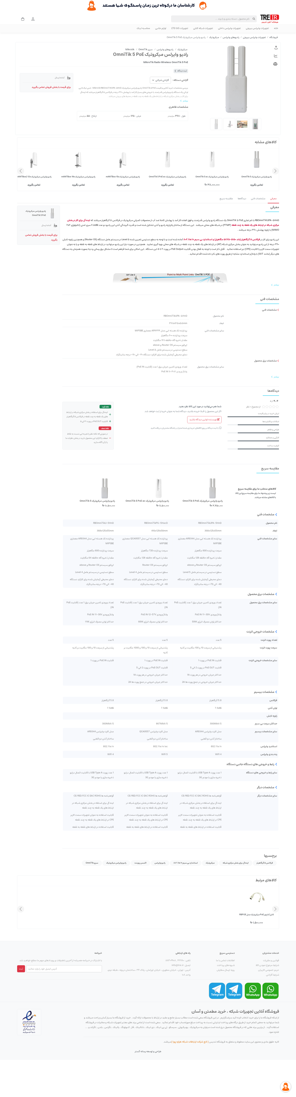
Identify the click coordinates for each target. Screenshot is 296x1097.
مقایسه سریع (226, 199)
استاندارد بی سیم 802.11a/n (186, 863)
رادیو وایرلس (160, 863)
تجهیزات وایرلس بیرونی (254, 37)
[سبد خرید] (21, 19)
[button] (276, 48)
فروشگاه (273, 37)
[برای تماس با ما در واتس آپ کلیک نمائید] (270, 991)
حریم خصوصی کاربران (268, 970)
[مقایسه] (276, 64)
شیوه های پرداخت (226, 965)
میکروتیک (214, 37)
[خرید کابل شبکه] (148, 6)
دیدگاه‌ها (242, 199)
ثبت (21, 969)
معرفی (273, 199)
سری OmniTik (92, 863)
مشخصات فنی (258, 199)
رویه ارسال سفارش (226, 970)
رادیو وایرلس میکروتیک (116, 863)
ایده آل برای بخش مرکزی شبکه (236, 863)
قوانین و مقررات (271, 960)
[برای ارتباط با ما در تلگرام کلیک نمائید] (234, 991)
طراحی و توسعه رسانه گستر (148, 1051)
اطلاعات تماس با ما (225, 960)
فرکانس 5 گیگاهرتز (265, 863)
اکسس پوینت (140, 863)
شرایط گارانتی (272, 975)
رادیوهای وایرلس (231, 37)
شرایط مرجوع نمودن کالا (267, 965)
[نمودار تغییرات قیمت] (276, 56)
